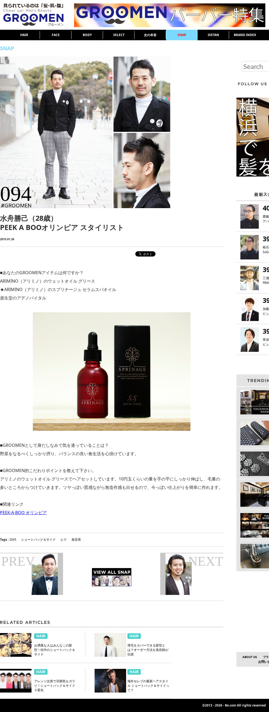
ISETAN (213, 35)
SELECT (119, 35)
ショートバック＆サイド (38, 539)
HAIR (24, 35)
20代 (12, 539)
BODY (87, 35)
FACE (56, 35)
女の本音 (150, 35)
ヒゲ (63, 539)
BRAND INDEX (245, 35)
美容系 (76, 539)
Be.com (230, 705)
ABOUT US (249, 657)
